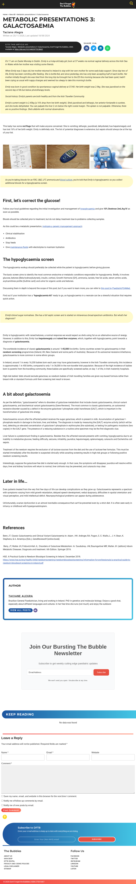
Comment (6, 763)
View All (12, 14)
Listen (73, 869)
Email (49, 752)
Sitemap (7, 869)
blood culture (66, 180)
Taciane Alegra (13, 32)
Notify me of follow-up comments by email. (23, 801)
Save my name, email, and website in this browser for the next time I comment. (40, 796)
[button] (86, 48)
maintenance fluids (19, 247)
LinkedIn (74, 864)
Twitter (74, 859)
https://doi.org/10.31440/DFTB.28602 (29, 49)
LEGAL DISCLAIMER (11, 866)
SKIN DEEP (8, 859)
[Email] (35, 610)
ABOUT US (8, 856)
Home (5, 14)
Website (95, 752)
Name (4, 752)
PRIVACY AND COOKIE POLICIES (16, 864)
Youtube (74, 866)
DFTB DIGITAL (9, 861)
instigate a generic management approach (62, 226)
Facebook (75, 856)
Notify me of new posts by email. (19, 805)
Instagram (75, 861)
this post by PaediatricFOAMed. (115, 288)
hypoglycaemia (87, 208)
